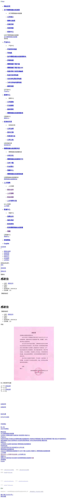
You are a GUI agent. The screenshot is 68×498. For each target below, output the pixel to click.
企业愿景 (6, 258)
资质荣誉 (10, 28)
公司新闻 (10, 102)
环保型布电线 (12, 49)
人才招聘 (7, 183)
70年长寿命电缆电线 (14, 82)
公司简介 (10, 17)
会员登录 (3, 246)
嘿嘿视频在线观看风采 (12, 148)
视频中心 (10, 170)
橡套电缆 (10, 86)
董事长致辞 (11, 21)
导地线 (9, 53)
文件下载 (10, 163)
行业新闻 (10, 105)
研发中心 (10, 32)
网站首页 (7, 6)
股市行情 (10, 132)
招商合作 (10, 216)
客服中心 (7, 209)
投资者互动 (11, 136)
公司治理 (10, 129)
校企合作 (10, 189)
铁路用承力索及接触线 (15, 71)
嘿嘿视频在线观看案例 (15, 113)
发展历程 (10, 24)
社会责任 (10, 166)
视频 (8, 231)
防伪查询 (10, 224)
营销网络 (7, 240)
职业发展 (10, 197)
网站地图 (3, 496)
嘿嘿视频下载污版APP (15, 67)
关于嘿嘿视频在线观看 (12, 10)
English (6, 243)
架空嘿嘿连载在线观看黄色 (16, 56)
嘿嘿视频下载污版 (13, 64)
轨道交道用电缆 (12, 75)
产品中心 (7, 42)
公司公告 (10, 140)
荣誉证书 (10, 283)
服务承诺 (10, 220)
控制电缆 (10, 60)
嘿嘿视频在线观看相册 (15, 174)
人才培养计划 (12, 201)
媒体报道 (10, 109)
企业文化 (10, 155)
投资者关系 (8, 121)
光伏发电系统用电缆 (14, 79)
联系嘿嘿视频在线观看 (15, 227)
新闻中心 (7, 95)
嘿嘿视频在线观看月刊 (15, 159)
